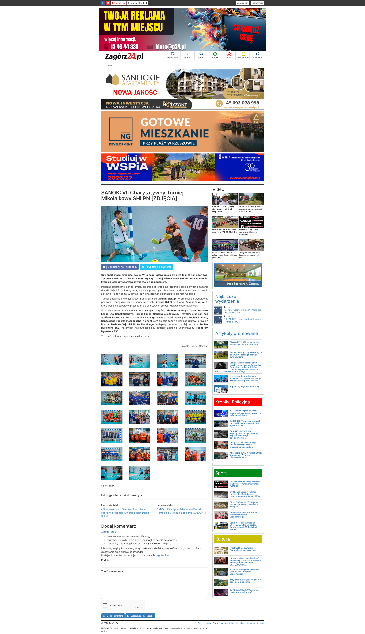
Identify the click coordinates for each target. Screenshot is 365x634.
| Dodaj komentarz (114, 616)
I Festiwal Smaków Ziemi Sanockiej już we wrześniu (243, 549)
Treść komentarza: (112, 571)
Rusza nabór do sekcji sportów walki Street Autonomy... (248, 232)
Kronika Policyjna (232, 401)
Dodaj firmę (119, 3)
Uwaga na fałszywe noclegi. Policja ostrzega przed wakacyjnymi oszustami (243, 444)
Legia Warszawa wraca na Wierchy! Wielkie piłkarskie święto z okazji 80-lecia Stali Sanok (243, 526)
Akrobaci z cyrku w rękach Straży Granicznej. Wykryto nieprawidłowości (246, 455)
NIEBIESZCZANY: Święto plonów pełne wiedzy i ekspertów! (223, 209)
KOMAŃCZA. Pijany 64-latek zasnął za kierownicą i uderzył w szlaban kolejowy (245, 412)
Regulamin (241, 623)
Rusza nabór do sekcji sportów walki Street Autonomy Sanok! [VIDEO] (245, 483)
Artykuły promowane (236, 333)
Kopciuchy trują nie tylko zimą (244, 386)
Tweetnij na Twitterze (158, 266)
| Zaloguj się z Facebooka (141, 616)
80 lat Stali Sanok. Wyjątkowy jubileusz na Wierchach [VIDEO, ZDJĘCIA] (245, 504)
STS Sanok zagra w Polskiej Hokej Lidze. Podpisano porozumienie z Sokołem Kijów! (245, 494)
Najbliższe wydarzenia (227, 299)
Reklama (132, 3)
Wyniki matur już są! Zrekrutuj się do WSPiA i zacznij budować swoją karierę (246, 354)
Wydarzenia (244, 57)
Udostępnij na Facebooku (122, 266)
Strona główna (204, 623)
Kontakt (143, 3)
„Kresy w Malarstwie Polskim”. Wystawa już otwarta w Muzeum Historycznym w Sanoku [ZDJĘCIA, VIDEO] (245, 561)
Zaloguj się (242, 3)
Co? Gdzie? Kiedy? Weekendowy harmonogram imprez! (245, 591)
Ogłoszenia (172, 57)
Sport (215, 57)
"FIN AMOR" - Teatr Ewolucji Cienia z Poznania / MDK (242, 319)
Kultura (222, 539)
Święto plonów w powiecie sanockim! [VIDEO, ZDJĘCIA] (225, 230)
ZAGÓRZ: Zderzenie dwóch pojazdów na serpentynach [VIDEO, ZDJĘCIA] (251, 209)
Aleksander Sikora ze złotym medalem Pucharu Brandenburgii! (243, 514)
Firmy (187, 57)
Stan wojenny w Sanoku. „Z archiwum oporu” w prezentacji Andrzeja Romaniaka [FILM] (125, 513)
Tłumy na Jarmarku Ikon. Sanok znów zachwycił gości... (249, 255)
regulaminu (162, 555)
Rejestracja (257, 3)
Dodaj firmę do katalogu (224, 623)
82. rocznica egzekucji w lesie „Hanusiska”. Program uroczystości (244, 571)
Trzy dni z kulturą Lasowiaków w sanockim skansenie (245, 580)
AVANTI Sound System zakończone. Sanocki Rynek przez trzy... (224, 255)
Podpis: (105, 560)
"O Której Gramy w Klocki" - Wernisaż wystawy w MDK (242, 310)
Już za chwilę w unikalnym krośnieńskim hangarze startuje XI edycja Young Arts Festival (245, 378)
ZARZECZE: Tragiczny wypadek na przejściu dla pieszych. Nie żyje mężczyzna (245, 423)
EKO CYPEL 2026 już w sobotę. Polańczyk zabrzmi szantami (245, 343)
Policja (229, 57)
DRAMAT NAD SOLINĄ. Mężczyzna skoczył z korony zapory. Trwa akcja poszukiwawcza (244, 434)
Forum (201, 57)
